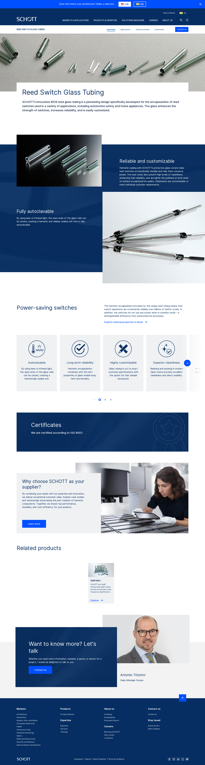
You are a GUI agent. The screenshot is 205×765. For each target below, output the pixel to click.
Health (19, 727)
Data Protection (99, 759)
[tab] (99, 399)
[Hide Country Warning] (200, 4)
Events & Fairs (154, 726)
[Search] (181, 20)
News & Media (169, 13)
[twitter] (182, 759)
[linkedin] (178, 759)
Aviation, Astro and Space (27, 720)
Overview (111, 29)
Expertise (64, 726)
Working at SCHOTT (112, 732)
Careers (153, 20)
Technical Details (142, 29)
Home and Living (23, 730)
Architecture (22, 714)
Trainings (64, 732)
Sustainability (109, 717)
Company (108, 714)
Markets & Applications (75, 20)
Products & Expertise (105, 20)
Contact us (181, 29)
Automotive (21, 717)
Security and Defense (25, 742)
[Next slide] (111, 399)
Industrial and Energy (25, 733)
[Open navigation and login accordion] (186, 20)
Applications (125, 29)
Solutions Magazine (133, 20)
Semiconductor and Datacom (29, 745)
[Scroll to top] (182, 698)
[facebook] (169, 759)
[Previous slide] (94, 399)
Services (64, 729)
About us (167, 20)
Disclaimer (78, 759)
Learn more (34, 523)
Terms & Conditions (116, 759)
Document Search (111, 720)
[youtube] (187, 759)
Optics (19, 736)
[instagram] (174, 759)
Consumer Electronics (26, 723)
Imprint (88, 759)
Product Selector (67, 714)
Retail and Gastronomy (26, 739)
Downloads (159, 29)
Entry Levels (109, 735)
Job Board (108, 738)
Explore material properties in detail (123, 322)
